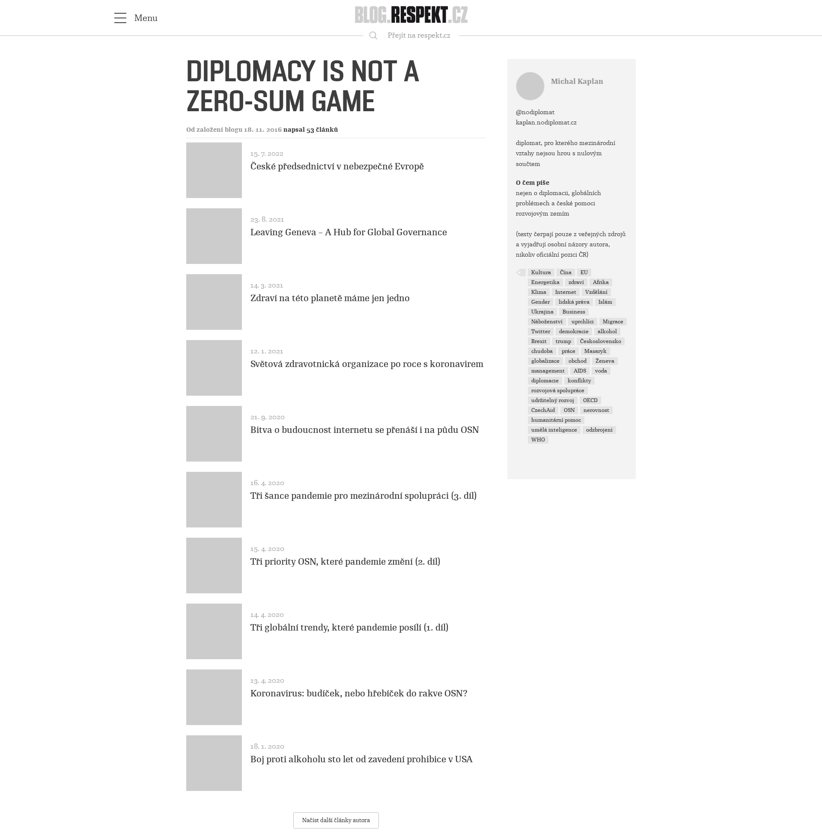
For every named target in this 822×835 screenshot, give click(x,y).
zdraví (576, 282)
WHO (538, 439)
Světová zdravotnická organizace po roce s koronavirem (366, 364)
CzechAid (543, 410)
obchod (578, 361)
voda (601, 370)
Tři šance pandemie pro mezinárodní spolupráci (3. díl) (363, 495)
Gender (540, 302)
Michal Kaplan (577, 81)
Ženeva (605, 361)
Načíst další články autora (336, 820)
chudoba (542, 351)
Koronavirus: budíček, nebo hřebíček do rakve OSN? (359, 693)
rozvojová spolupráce (557, 390)
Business (574, 311)
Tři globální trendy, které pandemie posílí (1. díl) (349, 627)
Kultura (541, 272)
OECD (590, 400)
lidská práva (574, 302)
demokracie (574, 331)
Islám (605, 302)
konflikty (579, 380)
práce (568, 351)
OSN (569, 410)
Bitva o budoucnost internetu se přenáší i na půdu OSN (364, 429)
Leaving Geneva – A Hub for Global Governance (348, 232)
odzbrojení (599, 429)
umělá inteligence (554, 429)
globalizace (545, 361)
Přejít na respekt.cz (419, 35)
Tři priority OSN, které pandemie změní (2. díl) (345, 561)
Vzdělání (596, 292)
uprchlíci (583, 321)
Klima (538, 292)
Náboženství (547, 321)
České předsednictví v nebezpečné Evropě (337, 166)
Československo (600, 341)
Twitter (540, 331)
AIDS (580, 370)
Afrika (601, 282)
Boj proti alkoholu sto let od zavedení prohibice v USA (361, 759)
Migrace (613, 321)
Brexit (539, 341)
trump (563, 341)
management (548, 370)
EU (584, 272)
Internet (565, 292)
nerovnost (596, 410)
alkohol (607, 331)
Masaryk (595, 351)
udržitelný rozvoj (552, 400)
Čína (566, 272)
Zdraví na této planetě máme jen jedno (330, 298)
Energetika (545, 282)
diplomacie (545, 380)
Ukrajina (542, 311)
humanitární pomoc (556, 420)
